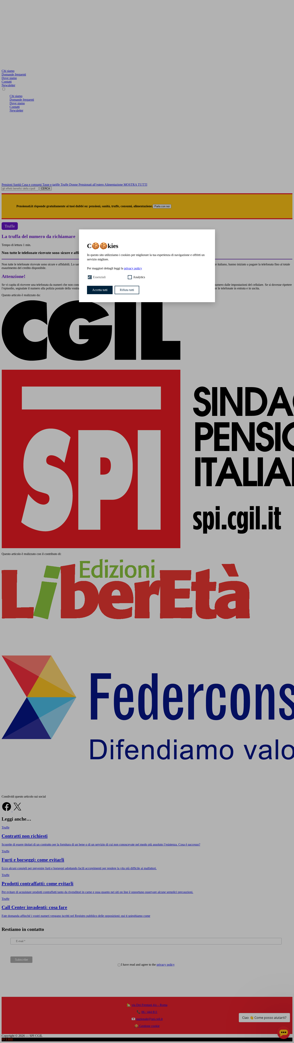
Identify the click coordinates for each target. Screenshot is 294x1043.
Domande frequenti (14, 74)
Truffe (65, 184)
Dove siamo (9, 78)
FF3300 (7, 1039)
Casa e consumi (32, 184)
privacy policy (166, 964)
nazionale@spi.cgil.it (149, 1019)
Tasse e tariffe (51, 184)
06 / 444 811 (149, 1012)
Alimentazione (114, 184)
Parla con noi (162, 206)
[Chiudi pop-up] (286, 1008)
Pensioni (7, 184)
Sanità (17, 184)
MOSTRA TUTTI (135, 184)
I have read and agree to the (148, 964)
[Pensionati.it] (147, 67)
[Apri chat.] (283, 1032)
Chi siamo (8, 71)
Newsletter (8, 85)
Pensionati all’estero (91, 184)
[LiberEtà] (126, 618)
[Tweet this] (17, 810)
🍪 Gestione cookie (147, 1026)
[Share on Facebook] (7, 810)
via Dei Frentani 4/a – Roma (149, 1005)
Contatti (7, 81)
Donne (74, 184)
